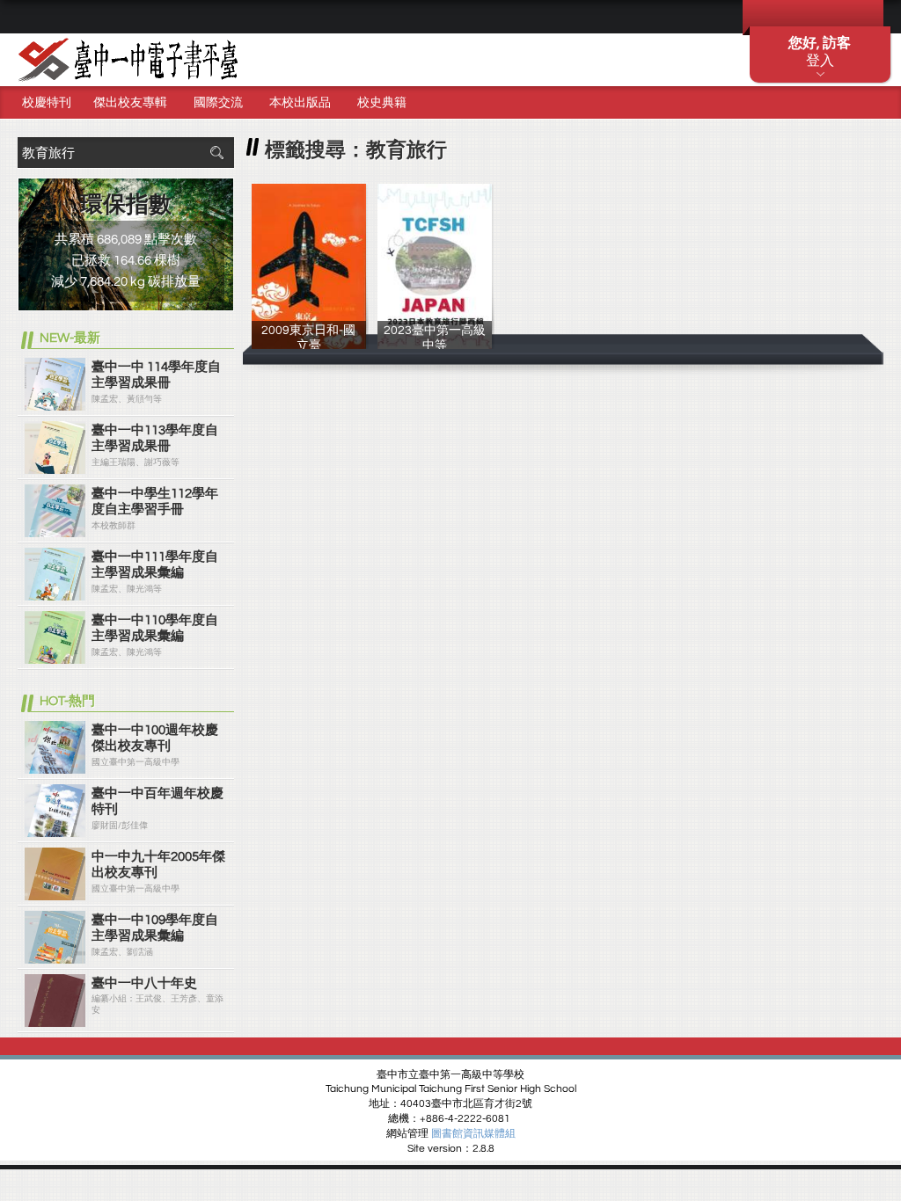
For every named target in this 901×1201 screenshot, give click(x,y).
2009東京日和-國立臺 (308, 343)
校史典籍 (382, 103)
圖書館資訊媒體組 (473, 1133)
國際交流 (218, 103)
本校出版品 (300, 103)
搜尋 (216, 152)
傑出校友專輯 (130, 103)
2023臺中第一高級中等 (435, 343)
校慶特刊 (46, 103)
